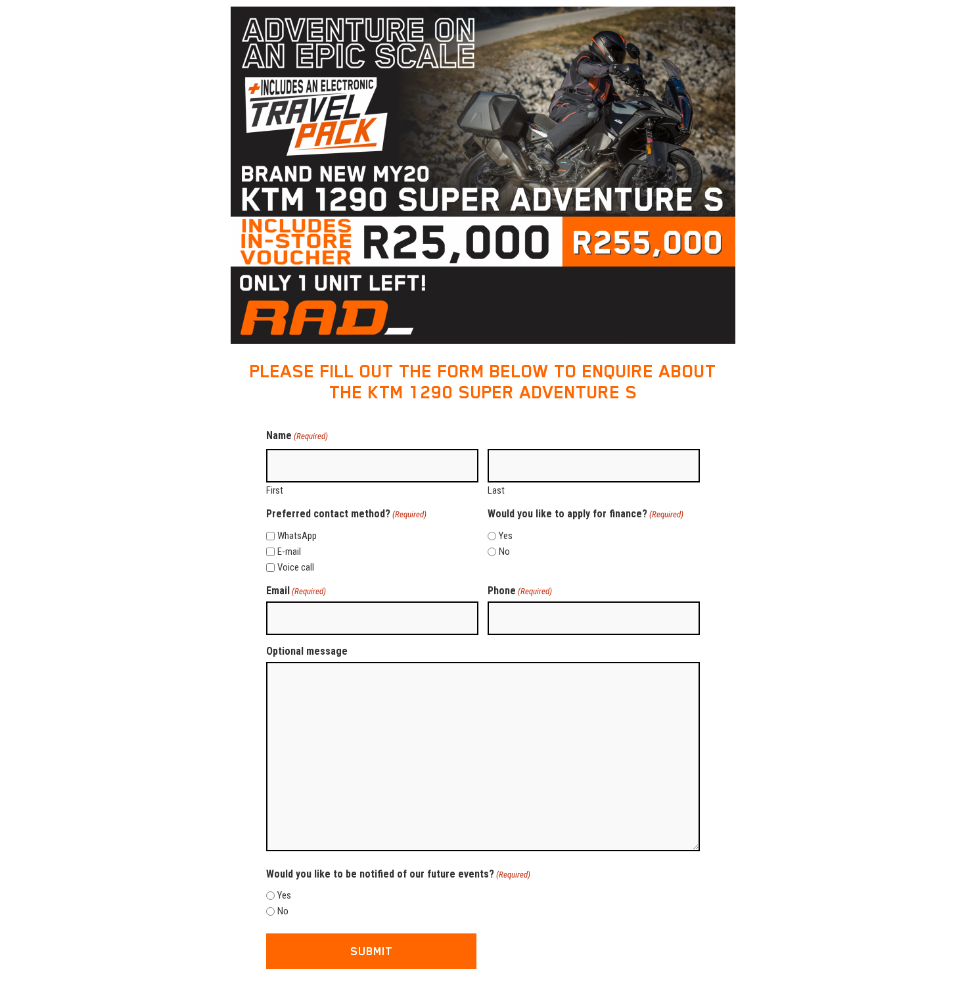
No (504, 552)
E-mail (289, 552)
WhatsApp (297, 536)
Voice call (295, 568)
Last (496, 490)
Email (296, 591)
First (274, 490)
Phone (520, 591)
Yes (506, 536)
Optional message (307, 651)
